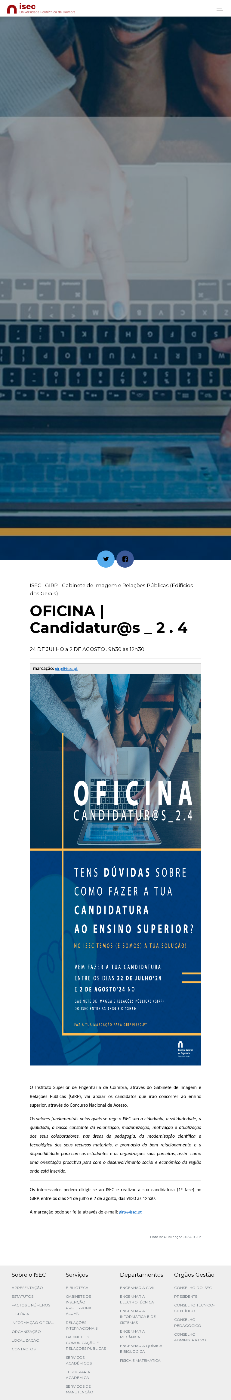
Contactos (23, 1349)
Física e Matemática (140, 1360)
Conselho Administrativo (190, 1337)
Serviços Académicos (79, 1360)
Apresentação (27, 1287)
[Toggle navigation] (218, 8)
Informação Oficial (33, 1322)
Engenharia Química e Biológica (141, 1348)
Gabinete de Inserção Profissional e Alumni (81, 1305)
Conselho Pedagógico (187, 1322)
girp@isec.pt (66, 669)
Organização (26, 1331)
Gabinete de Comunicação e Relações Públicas (86, 1343)
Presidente (186, 1296)
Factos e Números (31, 1305)
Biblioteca (77, 1287)
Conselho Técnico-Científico (194, 1308)
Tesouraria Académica (78, 1375)
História (20, 1314)
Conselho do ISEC (193, 1287)
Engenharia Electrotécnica (137, 1299)
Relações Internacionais (81, 1325)
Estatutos (22, 1296)
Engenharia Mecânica (132, 1334)
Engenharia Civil (137, 1287)
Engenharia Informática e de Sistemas (138, 1316)
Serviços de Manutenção (79, 1389)
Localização (25, 1340)
